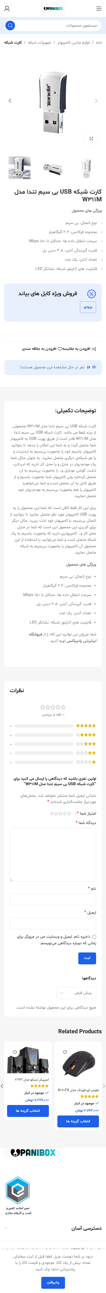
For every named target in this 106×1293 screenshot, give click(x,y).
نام (92, 889)
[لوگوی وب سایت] (53, 8)
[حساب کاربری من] (7, 8)
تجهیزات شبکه (39, 42)
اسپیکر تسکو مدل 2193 (32, 1079)
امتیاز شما (86, 813)
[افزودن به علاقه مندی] (65, 1052)
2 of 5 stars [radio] (64, 813)
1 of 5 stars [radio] (69, 813)
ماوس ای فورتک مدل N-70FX (78, 1090)
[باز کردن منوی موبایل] (99, 8)
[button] (96, 100)
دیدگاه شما (85, 823)
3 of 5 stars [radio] (60, 813)
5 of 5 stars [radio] (52, 813)
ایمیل (90, 913)
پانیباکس (74, 641)
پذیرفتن (53, 1282)
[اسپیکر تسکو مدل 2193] (28, 1060)
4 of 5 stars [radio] (56, 813)
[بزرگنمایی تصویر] (91, 139)
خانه (99, 42)
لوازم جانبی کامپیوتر (73, 42)
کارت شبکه (13, 42)
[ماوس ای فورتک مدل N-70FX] (78, 1065)
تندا (82, 432)
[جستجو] (10, 25)
